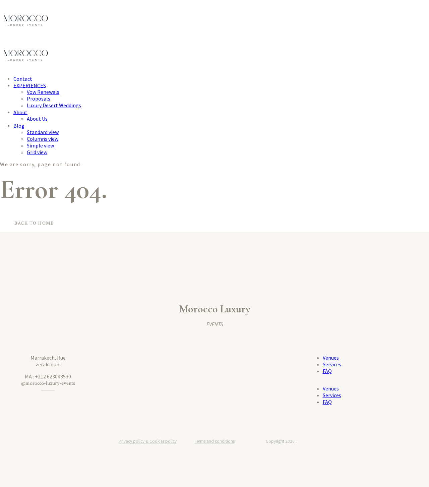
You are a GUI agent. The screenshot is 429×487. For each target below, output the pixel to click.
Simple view (40, 145)
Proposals (38, 98)
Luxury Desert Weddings (54, 105)
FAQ (327, 371)
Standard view (43, 132)
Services (332, 364)
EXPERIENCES (29, 85)
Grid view (37, 152)
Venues (331, 357)
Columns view (42, 138)
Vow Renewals (43, 91)
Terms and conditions (215, 441)
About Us (37, 118)
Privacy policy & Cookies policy (148, 441)
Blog (18, 125)
